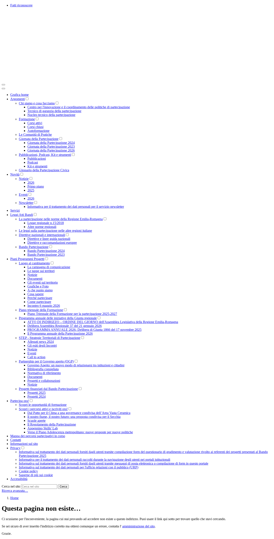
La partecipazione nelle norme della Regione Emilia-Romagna (61, 219)
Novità (14, 174)
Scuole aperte (36, 420)
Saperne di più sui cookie (36, 475)
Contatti (15, 440)
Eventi (23, 194)
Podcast (32, 162)
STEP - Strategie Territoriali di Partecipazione (49, 338)
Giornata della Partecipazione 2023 (51, 146)
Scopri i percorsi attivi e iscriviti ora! (43, 409)
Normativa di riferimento (44, 373)
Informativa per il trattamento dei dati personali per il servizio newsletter (75, 206)
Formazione (27, 119)
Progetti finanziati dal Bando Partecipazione (48, 389)
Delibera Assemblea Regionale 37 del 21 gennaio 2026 (64, 326)
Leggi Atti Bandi (21, 215)
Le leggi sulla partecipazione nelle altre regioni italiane (55, 230)
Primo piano (35, 186)
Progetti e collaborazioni (43, 380)
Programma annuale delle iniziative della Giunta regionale (58, 318)
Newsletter (26, 203)
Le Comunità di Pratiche (35, 134)
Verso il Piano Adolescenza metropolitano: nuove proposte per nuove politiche (80, 432)
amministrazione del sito (138, 526)
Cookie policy (28, 471)
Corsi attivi (34, 123)
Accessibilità (18, 479)
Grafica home (19, 94)
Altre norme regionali (41, 227)
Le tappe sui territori (41, 271)
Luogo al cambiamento (34, 263)
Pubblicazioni (36, 158)
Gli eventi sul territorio (42, 282)
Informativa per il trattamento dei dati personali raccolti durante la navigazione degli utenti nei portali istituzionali (94, 459)
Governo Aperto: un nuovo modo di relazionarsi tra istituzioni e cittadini (75, 365)
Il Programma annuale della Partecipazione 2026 (60, 333)
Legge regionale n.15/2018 (45, 223)
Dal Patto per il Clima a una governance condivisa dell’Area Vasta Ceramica (78, 413)
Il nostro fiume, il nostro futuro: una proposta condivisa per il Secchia (74, 417)
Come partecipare (39, 302)
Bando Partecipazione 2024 (46, 251)
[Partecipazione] (66, 79)
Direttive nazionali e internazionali (42, 235)
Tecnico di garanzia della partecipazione (54, 111)
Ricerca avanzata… (15, 490)
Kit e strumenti (37, 166)
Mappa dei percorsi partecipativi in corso (37, 436)
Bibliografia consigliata (43, 369)
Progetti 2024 (36, 396)
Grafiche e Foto (38, 286)
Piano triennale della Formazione (41, 310)
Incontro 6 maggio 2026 (43, 305)
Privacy (15, 448)
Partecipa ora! (19, 401)
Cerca (63, 486)
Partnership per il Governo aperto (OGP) (46, 361)
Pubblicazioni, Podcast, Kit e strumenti (45, 155)
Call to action (36, 357)
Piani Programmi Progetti (27, 259)
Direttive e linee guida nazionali (48, 239)
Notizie (24, 179)
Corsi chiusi (35, 127)
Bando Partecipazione (33, 247)
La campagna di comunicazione (48, 267)
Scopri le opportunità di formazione (43, 405)
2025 (30, 190)
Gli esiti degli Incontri (42, 345)
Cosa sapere (35, 294)
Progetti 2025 (36, 392)
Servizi (15, 210)
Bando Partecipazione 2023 (46, 254)
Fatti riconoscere (21, 5)
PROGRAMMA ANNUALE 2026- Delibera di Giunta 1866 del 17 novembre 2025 (84, 329)
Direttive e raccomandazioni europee (52, 242)
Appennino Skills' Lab (42, 428)
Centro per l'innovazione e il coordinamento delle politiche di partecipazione (78, 107)
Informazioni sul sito (24, 444)
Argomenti (17, 99)
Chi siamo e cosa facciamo (37, 103)
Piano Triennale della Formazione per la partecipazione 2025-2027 (72, 314)
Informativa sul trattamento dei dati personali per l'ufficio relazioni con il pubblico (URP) (78, 467)
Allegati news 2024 (40, 341)
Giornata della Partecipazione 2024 (51, 143)
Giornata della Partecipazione (38, 139)
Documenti (34, 278)
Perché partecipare (39, 298)
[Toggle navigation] (3, 84)
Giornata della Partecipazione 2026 (51, 150)
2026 (30, 182)
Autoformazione (38, 130)
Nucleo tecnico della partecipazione (51, 115)
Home (14, 498)
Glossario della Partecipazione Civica (44, 170)
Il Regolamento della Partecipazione (51, 424)
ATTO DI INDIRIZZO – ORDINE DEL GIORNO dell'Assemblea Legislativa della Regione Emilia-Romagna (102, 322)
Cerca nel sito (11, 486)
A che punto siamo (40, 290)
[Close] (3, 88)
